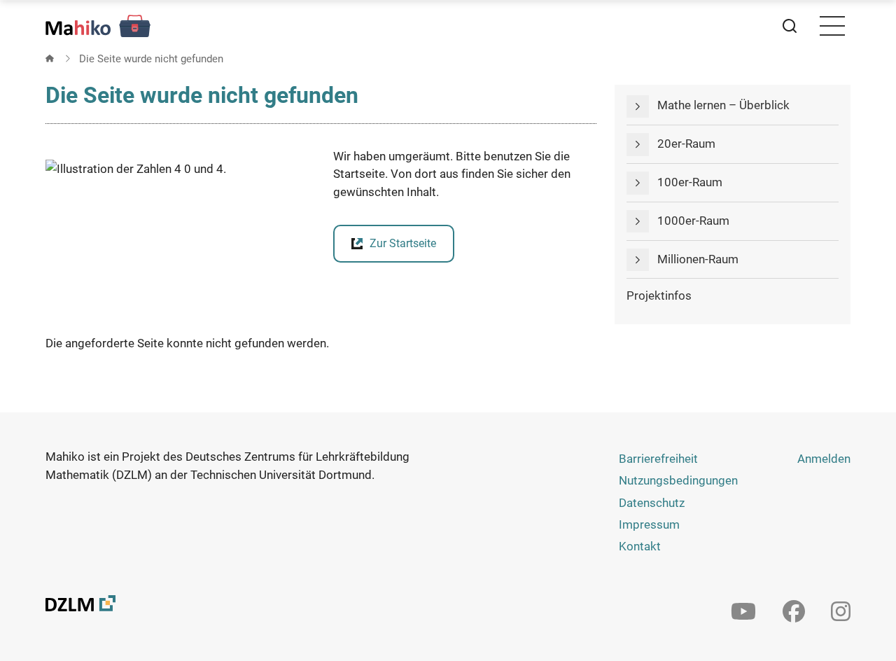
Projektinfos (659, 295)
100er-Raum (689, 182)
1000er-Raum (693, 221)
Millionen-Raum (697, 259)
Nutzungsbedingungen (678, 480)
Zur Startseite (403, 243)
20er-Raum (686, 144)
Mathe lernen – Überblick (723, 105)
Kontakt (640, 546)
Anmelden (823, 459)
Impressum (649, 524)
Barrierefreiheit (658, 459)
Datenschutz (652, 503)
